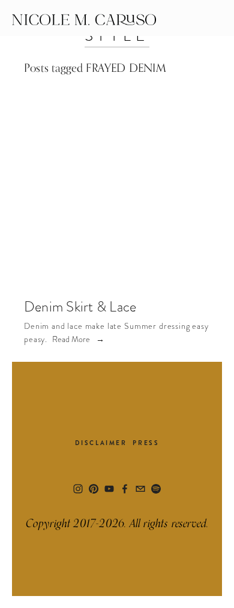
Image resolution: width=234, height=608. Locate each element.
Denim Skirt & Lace (80, 306)
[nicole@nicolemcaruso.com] (140, 489)
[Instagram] (78, 489)
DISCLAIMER (101, 442)
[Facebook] (125, 489)
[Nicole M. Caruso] (93, 489)
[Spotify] (156, 489)
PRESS (146, 442)
